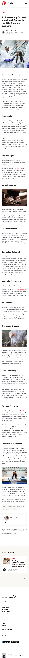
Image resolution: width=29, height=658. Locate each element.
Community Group (7, 614)
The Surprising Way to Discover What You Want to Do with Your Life (18, 563)
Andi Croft (13, 30)
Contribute (5, 609)
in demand (20, 169)
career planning (6, 509)
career (4, 506)
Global (3, 623)
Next (21, 578)
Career (4, 12)
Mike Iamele (15, 569)
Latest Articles (6, 612)
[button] (26, 3)
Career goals (11, 506)
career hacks (20, 506)
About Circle (5, 607)
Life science (16, 509)
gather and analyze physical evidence (14, 412)
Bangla (4, 626)
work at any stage (21, 290)
